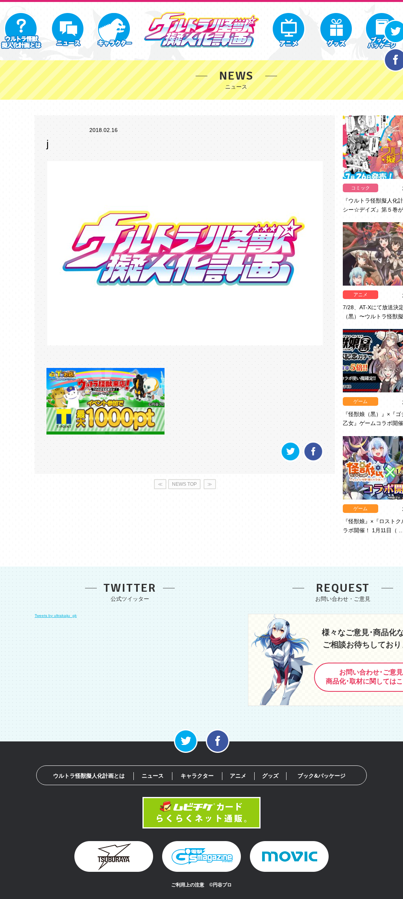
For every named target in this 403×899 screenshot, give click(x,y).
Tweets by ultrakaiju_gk (56, 615)
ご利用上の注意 (187, 885)
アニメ (360, 294)
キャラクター (197, 776)
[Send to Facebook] (313, 460)
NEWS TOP (184, 484)
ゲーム (360, 401)
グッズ (270, 776)
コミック (360, 188)
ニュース (153, 776)
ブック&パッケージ (322, 776)
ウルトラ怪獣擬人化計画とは (89, 776)
